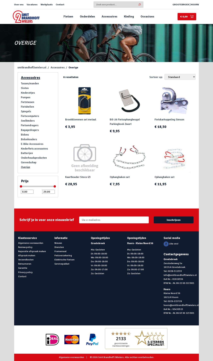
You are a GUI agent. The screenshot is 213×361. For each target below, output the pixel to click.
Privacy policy (25, 272)
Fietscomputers (30, 116)
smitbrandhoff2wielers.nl (31, 67)
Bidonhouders (29, 139)
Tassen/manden (30, 83)
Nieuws (58, 242)
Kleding (129, 16)
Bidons (25, 134)
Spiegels (26, 111)
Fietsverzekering (63, 255)
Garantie (22, 267)
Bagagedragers (30, 130)
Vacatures (32, 4)
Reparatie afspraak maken (32, 251)
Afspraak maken (26, 255)
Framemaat (60, 251)
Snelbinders (28, 120)
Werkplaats (47, 4)
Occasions (147, 16)
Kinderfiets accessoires (34, 148)
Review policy (25, 247)
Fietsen (68, 16)
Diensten (59, 247)
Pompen (25, 97)
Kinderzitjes (28, 92)
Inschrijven (174, 220)
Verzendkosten (26, 259)
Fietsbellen (27, 106)
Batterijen (27, 153)
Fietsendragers (29, 125)
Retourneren (24, 263)
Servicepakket (61, 263)
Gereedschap (28, 162)
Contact (60, 4)
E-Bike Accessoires (32, 144)
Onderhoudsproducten (34, 157)
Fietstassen (27, 102)
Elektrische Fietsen (64, 259)
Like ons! (173, 243)
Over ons (18, 4)
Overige (73, 67)
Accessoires (109, 16)
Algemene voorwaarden (30, 242)
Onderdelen (87, 16)
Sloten (25, 88)
